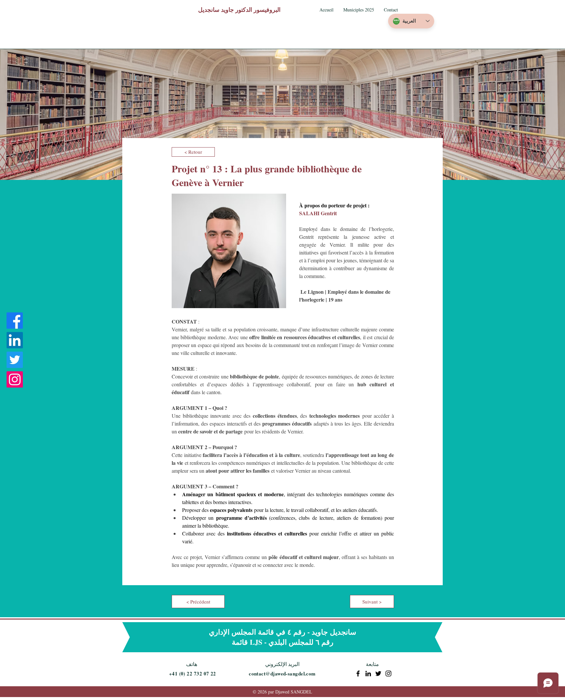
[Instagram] (15, 379)
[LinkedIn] (15, 340)
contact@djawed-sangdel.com (282, 673)
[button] (358, 10)
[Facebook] (15, 320)
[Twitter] (15, 360)
